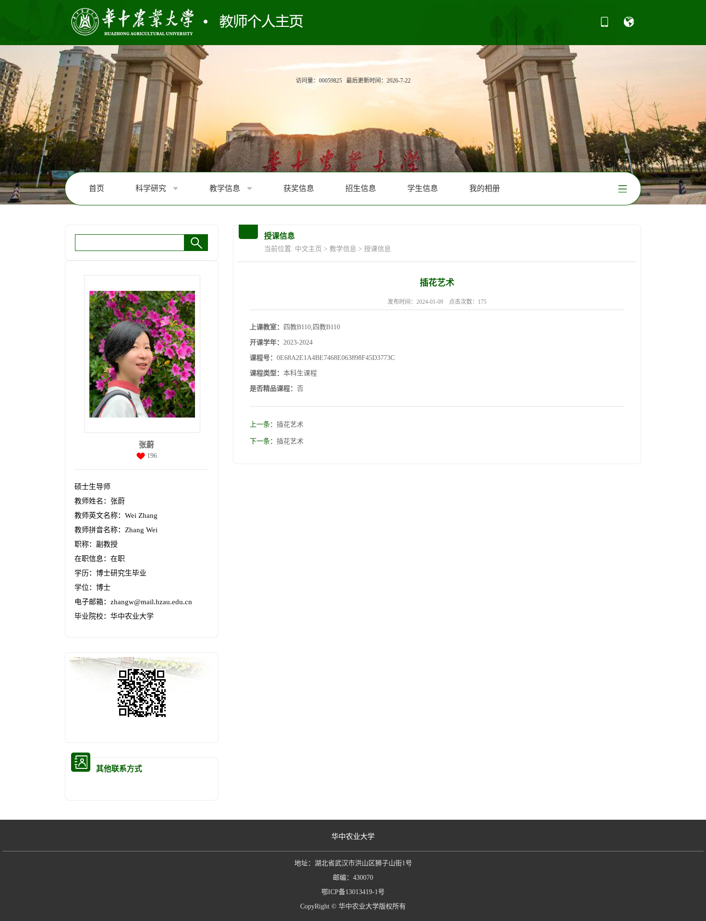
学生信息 (422, 188)
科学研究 (151, 188)
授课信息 (377, 248)
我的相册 (484, 188)
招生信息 (360, 188)
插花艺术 (277, 424)
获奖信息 (298, 188)
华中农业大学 (353, 836)
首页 (96, 188)
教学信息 (225, 188)
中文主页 (308, 248)
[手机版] (604, 25)
